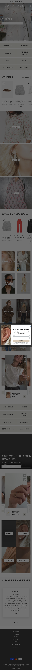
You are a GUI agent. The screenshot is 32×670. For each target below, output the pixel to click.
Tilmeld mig (21, 340)
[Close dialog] (30, 325)
